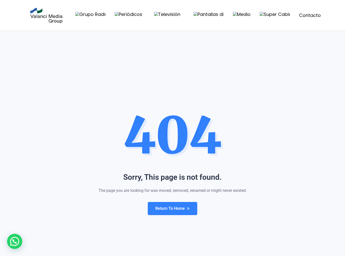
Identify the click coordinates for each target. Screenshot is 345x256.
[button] (14, 241)
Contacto (310, 15)
